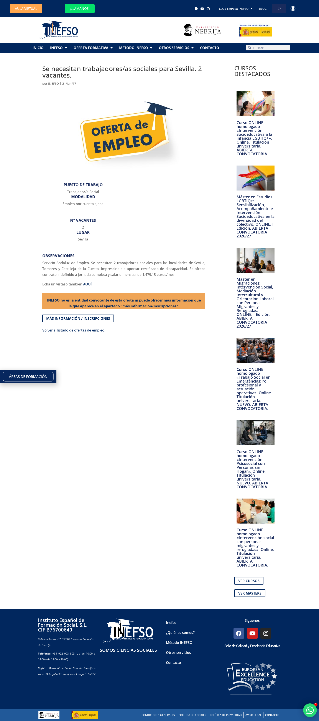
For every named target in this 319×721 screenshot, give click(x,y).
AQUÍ (87, 284)
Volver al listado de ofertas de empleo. (73, 330)
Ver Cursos (249, 580)
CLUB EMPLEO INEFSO (233, 9)
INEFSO (53, 83)
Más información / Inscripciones (78, 318)
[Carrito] (279, 8)
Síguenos (252, 620)
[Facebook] (196, 9)
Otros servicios (174, 47)
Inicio (38, 47)
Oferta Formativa (91, 47)
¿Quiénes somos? (180, 632)
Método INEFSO (133, 47)
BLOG (262, 9)
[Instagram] (208, 9)
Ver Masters (249, 593)
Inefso (56, 47)
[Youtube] (202, 9)
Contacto (209, 47)
